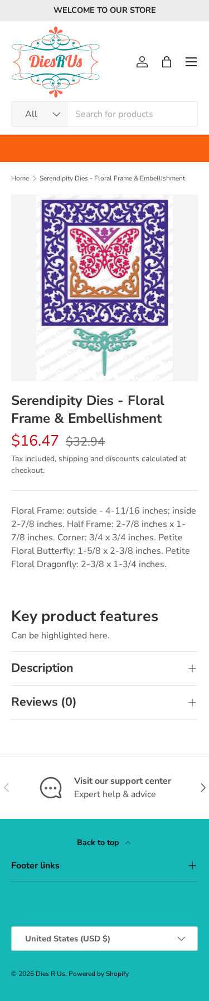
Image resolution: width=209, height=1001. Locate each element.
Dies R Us (50, 973)
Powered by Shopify (99, 973)
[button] (166, 62)
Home (20, 178)
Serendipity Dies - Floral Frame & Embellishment (112, 178)
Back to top (99, 842)
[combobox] (104, 114)
